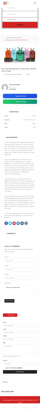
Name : (5, 322)
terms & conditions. (17, 368)
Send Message (20, 371)
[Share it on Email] (26, 223)
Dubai (28, 74)
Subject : (5, 336)
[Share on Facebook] (6, 223)
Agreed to (14, 368)
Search (20, 25)
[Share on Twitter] (10, 223)
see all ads (12, 89)
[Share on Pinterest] (14, 223)
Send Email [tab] (11, 315)
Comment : (8, 283)
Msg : (4, 342)
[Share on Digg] (22, 223)
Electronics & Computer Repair (14, 37)
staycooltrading (14, 84)
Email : (7, 265)
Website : (7, 274)
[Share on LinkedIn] (18, 223)
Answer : (5, 360)
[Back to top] (33, 397)
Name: (6, 257)
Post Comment (9, 300)
